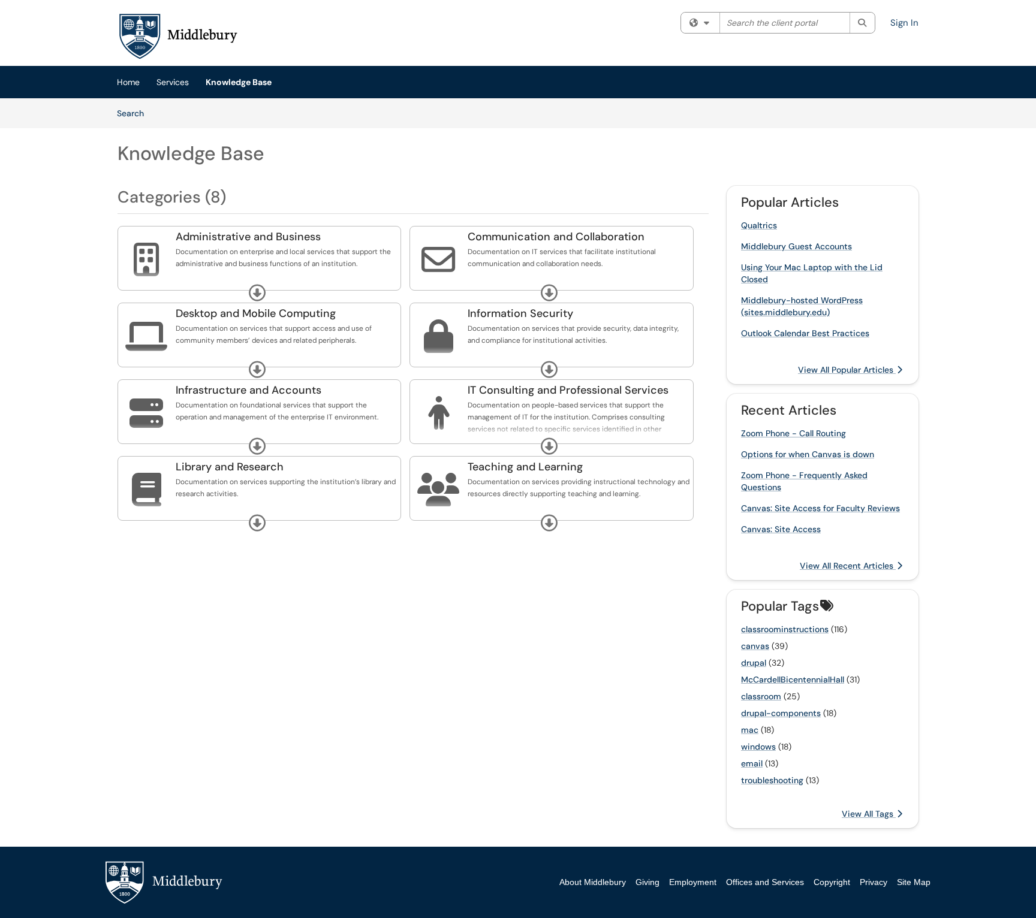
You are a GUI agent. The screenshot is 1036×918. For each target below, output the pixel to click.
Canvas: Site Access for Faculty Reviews (820, 508)
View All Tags (869, 813)
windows (758, 746)
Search (134, 113)
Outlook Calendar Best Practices (805, 333)
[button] (257, 293)
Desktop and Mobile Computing (256, 313)
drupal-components (781, 713)
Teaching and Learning (525, 467)
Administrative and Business (248, 237)
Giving (647, 882)
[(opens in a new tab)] (177, 36)
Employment (692, 882)
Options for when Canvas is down (807, 454)
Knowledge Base (239, 82)
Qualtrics (759, 225)
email (752, 763)
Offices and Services (765, 882)
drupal (753, 662)
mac (749, 729)
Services (172, 82)
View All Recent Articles (848, 565)
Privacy (873, 882)
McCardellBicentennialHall (792, 679)
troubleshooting (772, 780)
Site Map (913, 882)
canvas (755, 646)
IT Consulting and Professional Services (568, 390)
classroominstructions (785, 629)
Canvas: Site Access (781, 529)
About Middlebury (592, 882)
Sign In (904, 23)
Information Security (520, 313)
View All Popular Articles (847, 369)
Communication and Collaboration (556, 237)
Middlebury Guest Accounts (796, 246)
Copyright (832, 882)
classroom (761, 696)
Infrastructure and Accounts (248, 390)
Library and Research (230, 467)
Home (128, 82)
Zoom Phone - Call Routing (793, 433)
